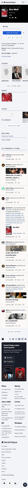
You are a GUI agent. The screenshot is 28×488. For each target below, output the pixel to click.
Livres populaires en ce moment (20, 418)
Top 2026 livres (19, 405)
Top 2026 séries (19, 389)
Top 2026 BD (5, 426)
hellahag (8, 155)
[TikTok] (19, 339)
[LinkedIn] (22, 339)
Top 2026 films (6, 389)
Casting (5, 63)
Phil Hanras (9, 242)
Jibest (8, 310)
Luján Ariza (5, 81)
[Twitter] (10, 339)
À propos (4, 446)
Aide (3, 454)
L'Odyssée (5, 395)
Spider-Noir (18, 391)
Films (10, 7)
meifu (7, 198)
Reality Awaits (19, 433)
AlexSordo (9, 208)
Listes (4, 109)
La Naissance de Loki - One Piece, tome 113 (7, 433)
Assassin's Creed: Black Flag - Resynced (7, 413)
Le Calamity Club (19, 409)
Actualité (4, 398)
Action (13, 7)
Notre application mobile (9, 449)
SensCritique (4, 7)
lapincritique (9, 188)
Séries (17, 386)
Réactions (5, 133)
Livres (17, 402)
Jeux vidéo (6, 402)
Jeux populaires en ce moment (7, 419)
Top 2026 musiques (20, 426)
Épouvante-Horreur (17, 48)
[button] (25, 2)
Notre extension (6, 452)
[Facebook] (13, 339)
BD (3, 423)
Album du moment (20, 436)
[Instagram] (16, 339)
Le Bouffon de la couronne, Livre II (20, 413)
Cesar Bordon (16, 81)
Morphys (8, 164)
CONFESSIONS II (20, 430)
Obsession (5, 392)
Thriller (4, 50)
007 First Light (6, 409)
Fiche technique (6, 56)
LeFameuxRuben (11, 285)
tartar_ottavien (10, 275)
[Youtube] (25, 339)
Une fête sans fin (7, 428)
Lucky (16, 394)
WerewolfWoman (11, 265)
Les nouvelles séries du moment (20, 397)
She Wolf (18, 7)
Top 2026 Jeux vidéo (6, 405)
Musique (18, 423)
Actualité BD (5, 437)
